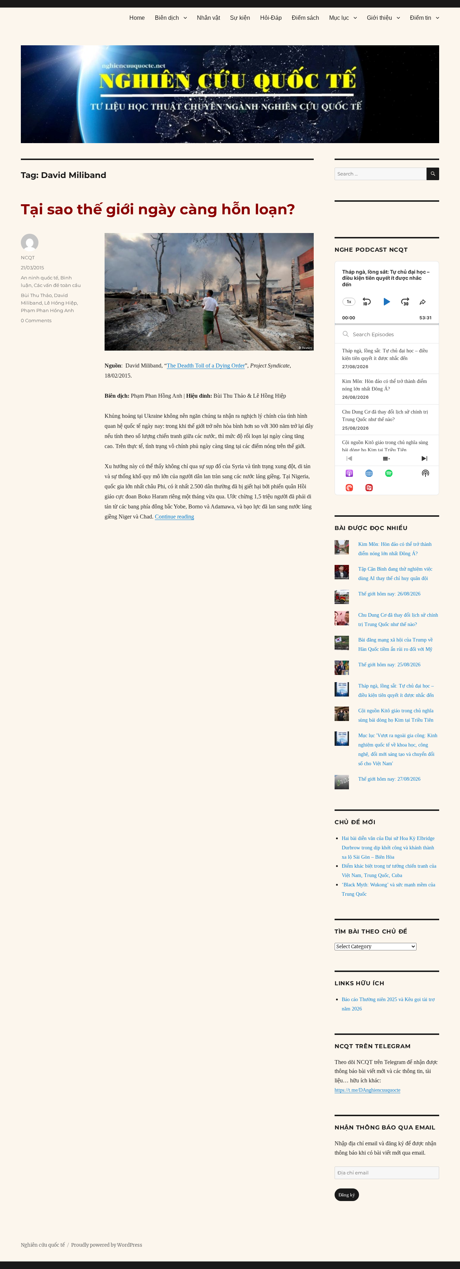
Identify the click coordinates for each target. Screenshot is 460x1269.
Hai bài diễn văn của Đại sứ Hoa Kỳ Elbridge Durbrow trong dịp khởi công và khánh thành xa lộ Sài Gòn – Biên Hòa (388, 848)
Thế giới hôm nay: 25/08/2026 (389, 664)
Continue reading (174, 516)
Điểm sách (305, 18)
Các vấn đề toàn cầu (57, 285)
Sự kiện (240, 18)
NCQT (27, 257)
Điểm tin (420, 18)
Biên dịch (167, 18)
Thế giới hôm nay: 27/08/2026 (389, 779)
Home (137, 18)
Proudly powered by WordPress (106, 1245)
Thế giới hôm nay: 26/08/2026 (389, 594)
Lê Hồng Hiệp (60, 303)
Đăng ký (347, 1194)
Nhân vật (208, 18)
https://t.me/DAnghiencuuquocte (367, 1090)
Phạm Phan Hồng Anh (47, 310)
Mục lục (339, 18)
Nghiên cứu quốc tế (43, 1245)
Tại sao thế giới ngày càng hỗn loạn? (158, 209)
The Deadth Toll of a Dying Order (206, 365)
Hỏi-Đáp (271, 18)
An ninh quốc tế (39, 277)
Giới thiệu (379, 18)
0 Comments (36, 320)
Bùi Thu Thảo (36, 295)
